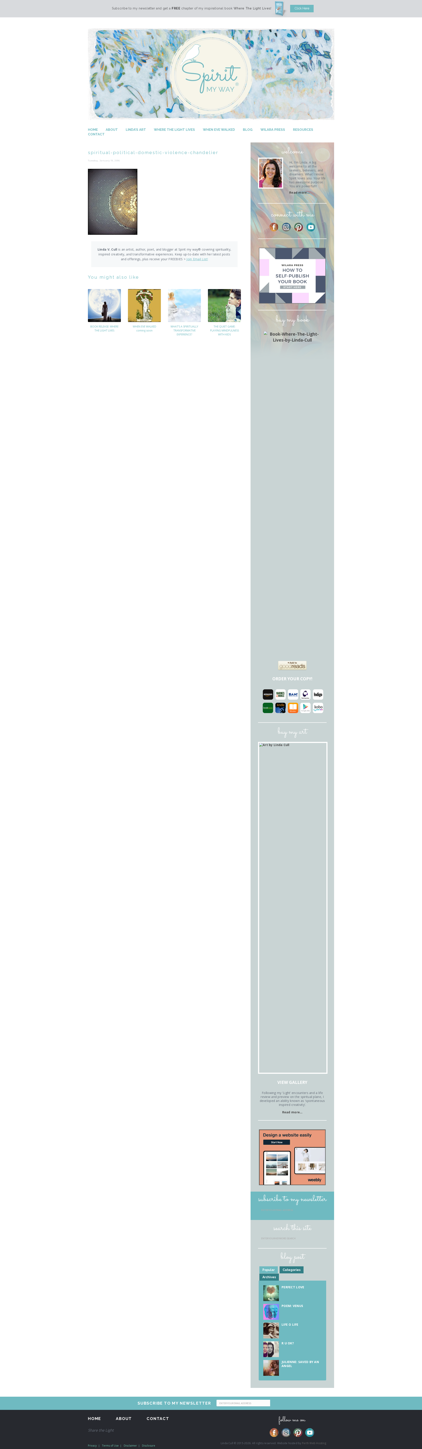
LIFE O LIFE (290, 1324)
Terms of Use (110, 1445)
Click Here (302, 8)
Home (93, 130)
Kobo (318, 708)
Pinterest (298, 227)
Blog (248, 130)
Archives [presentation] (269, 1277)
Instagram (286, 227)
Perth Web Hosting (314, 1443)
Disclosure (148, 1445)
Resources (303, 130)
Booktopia (268, 708)
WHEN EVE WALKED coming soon (144, 328)
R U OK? (288, 1343)
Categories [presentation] (291, 1270)
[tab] (268, 1269)
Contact (96, 134)
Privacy (92, 1445)
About (112, 130)
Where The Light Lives (174, 130)
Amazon (268, 694)
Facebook (273, 227)
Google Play (305, 708)
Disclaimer (130, 1445)
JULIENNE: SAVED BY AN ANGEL (300, 1364)
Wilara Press (272, 130)
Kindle (280, 708)
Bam (293, 694)
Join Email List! (197, 259)
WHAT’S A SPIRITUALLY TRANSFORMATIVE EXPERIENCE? (184, 330)
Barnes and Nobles (280, 694)
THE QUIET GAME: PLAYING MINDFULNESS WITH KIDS (224, 330)
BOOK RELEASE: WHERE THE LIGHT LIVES (104, 328)
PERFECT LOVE (293, 1287)
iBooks (293, 708)
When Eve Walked (219, 130)
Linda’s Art (136, 130)
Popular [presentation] (268, 1270)
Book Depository (305, 694)
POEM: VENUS (292, 1306)
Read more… (299, 193)
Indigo (318, 694)
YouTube (310, 227)
